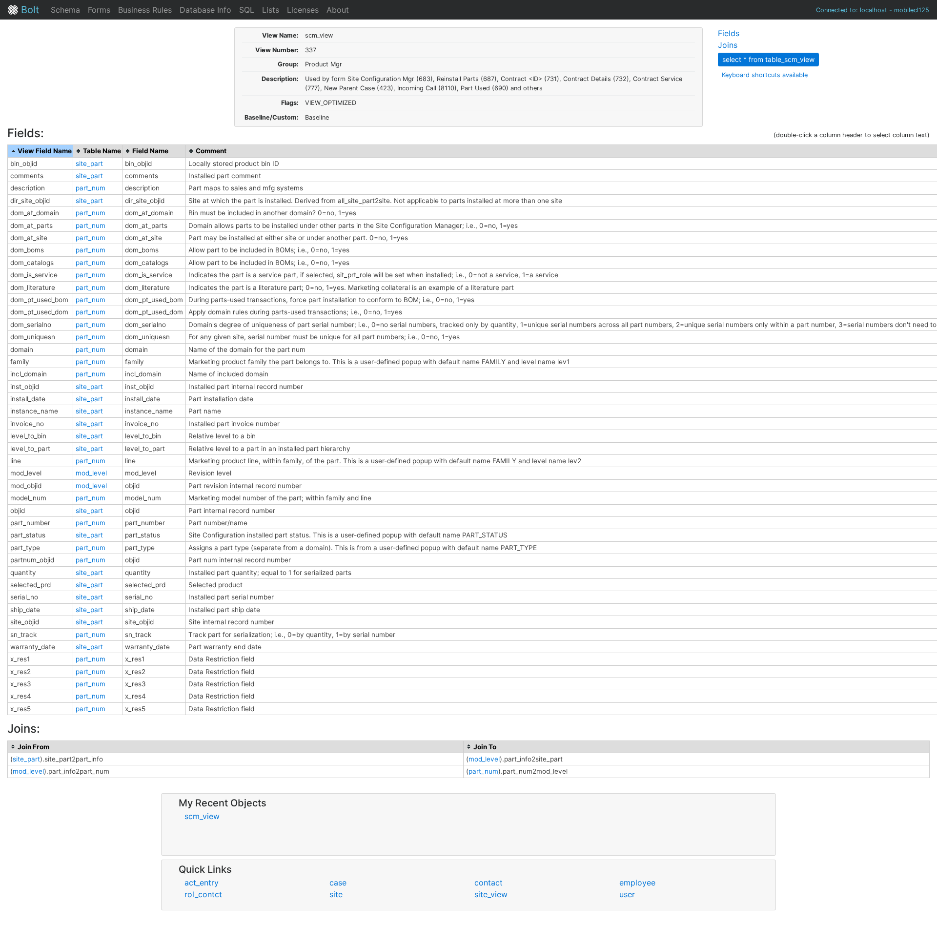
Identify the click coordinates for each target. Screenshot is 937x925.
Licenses (303, 10)
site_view (491, 894)
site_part (89, 163)
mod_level (91, 473)
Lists (270, 10)
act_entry (201, 882)
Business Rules (145, 10)
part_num (90, 188)
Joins (727, 45)
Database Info (205, 10)
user (627, 894)
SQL (246, 10)
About (337, 10)
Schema (65, 10)
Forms (99, 10)
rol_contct (203, 894)
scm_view (202, 816)
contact (488, 882)
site (336, 894)
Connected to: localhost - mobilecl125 (872, 10)
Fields (728, 33)
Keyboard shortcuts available (765, 75)
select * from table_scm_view (768, 59)
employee (637, 882)
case (337, 882)
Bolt (28, 10)
